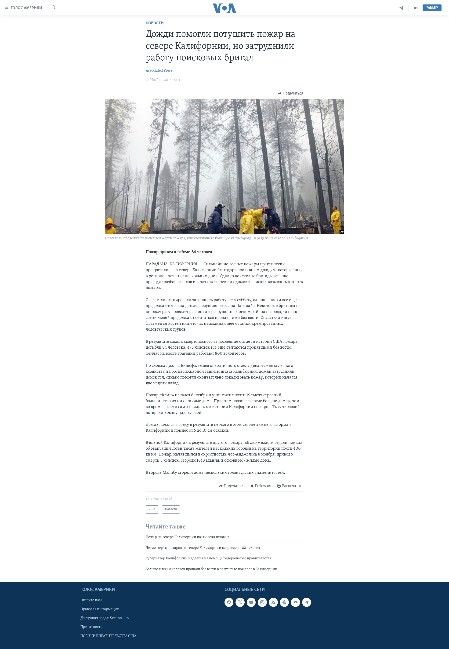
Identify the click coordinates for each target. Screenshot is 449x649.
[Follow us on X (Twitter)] (239, 602)
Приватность (91, 627)
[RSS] (273, 602)
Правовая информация (99, 609)
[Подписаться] (295, 602)
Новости (155, 23)
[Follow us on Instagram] (262, 602)
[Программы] (416, 8)
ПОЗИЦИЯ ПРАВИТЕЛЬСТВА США (108, 636)
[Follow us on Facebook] (228, 602)
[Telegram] (401, 8)
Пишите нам (91, 600)
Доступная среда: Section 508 (104, 618)
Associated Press (159, 71)
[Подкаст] (284, 602)
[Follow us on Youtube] (251, 602)
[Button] (290, 93)
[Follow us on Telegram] (306, 602)
